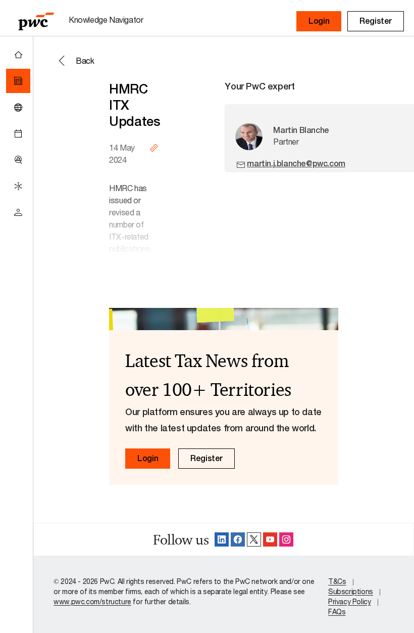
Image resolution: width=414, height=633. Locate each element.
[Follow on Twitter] (254, 539)
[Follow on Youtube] (270, 539)
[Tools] (18, 160)
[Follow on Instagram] (286, 539)
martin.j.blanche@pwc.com (296, 163)
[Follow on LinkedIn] (222, 539)
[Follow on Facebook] (238, 539)
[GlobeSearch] (18, 107)
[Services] (18, 186)
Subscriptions (350, 591)
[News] (18, 81)
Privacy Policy (349, 601)
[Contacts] (18, 212)
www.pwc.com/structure (92, 601)
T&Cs (337, 581)
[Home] (18, 54)
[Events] (18, 133)
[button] (318, 21)
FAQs (336, 611)
